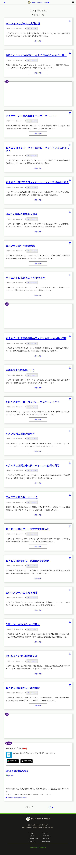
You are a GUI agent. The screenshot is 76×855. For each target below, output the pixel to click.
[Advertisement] (38, 94)
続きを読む (38, 41)
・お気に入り (32, 841)
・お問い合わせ (46, 841)
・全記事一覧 (45, 838)
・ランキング (45, 833)
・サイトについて (33, 838)
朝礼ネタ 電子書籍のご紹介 (17, 771)
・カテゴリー (32, 836)
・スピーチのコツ (46, 836)
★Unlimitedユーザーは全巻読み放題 (16, 797)
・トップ (30, 833)
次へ (51, 806)
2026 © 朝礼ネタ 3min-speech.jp (38, 847)
